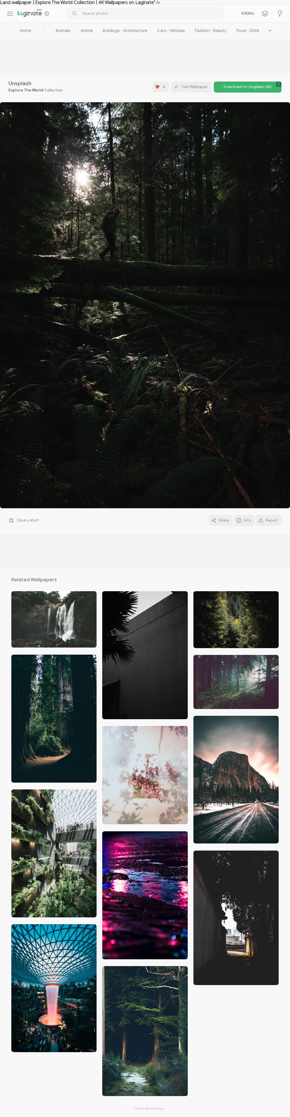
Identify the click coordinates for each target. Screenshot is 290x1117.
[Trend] (280, 13)
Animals (63, 30)
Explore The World (25, 90)
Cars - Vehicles (171, 30)
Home (25, 30)
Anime (87, 30)
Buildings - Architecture (125, 30)
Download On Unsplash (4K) (248, 87)
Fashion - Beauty (210, 30)
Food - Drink (247, 30)
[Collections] (264, 13)
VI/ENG (246, 13)
